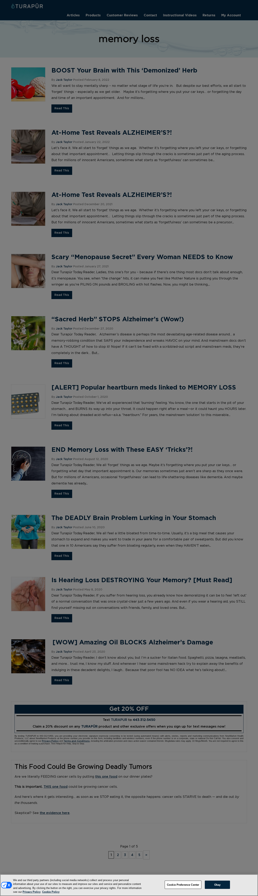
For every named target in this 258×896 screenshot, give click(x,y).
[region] (129, 885)
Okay (217, 884)
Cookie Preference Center (183, 884)
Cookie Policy (50, 891)
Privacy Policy (32, 891)
